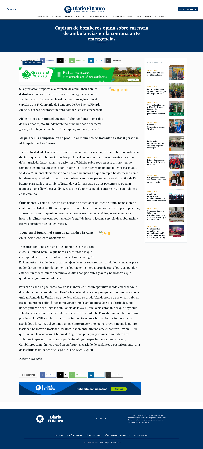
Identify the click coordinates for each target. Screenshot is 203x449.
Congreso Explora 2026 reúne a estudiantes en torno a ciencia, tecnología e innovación (156, 215)
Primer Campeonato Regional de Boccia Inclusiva (156, 162)
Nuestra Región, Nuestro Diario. (110, 442)
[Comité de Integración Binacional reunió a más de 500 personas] (176, 196)
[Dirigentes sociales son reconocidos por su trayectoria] (176, 178)
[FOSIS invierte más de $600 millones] (176, 72)
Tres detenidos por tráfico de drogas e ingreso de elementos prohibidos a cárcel (156, 109)
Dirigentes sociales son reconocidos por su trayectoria (156, 179)
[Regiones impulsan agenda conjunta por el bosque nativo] (176, 90)
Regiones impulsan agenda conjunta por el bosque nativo (156, 91)
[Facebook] (96, 418)
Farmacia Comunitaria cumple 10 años (156, 126)
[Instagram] (100, 418)
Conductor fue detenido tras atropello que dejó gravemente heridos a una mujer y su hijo (156, 233)
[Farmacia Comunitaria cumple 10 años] (176, 126)
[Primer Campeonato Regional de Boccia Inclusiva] (176, 161)
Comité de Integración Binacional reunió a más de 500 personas (156, 197)
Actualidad (152, 70)
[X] (105, 418)
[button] (11, 9)
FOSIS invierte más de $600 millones (155, 74)
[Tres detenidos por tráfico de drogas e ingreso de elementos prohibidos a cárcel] (176, 108)
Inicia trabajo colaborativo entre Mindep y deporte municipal (155, 144)
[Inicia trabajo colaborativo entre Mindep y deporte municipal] (176, 143)
